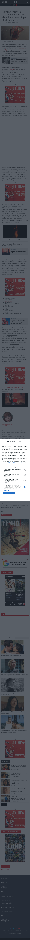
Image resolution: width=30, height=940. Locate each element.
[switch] (25, 470)
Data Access (15, 498)
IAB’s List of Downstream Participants (16, 462)
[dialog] (15, 470)
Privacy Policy (23, 498)
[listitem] (15, 467)
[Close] (27, 442)
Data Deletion (7, 498)
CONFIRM (9, 493)
